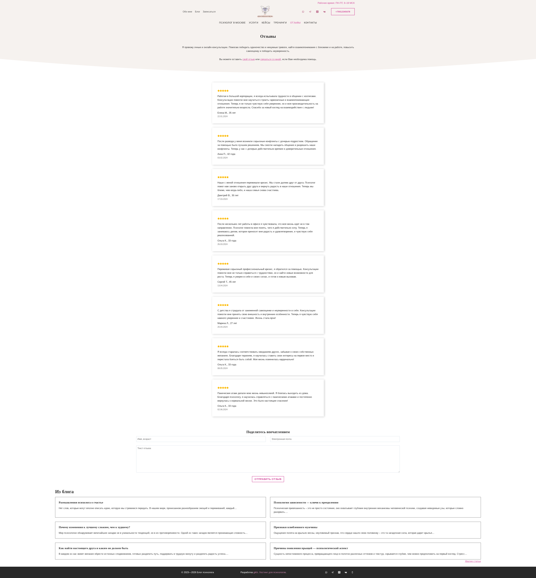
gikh (255, 572)
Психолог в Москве (232, 23)
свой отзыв (248, 59)
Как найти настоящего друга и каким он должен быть (93, 548)
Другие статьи (473, 561)
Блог (197, 11)
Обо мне (187, 11)
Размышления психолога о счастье (81, 502)
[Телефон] (352, 572)
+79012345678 (343, 11)
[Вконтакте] (324, 11)
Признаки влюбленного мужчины (295, 527)
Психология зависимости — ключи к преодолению (306, 502)
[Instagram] (317, 11)
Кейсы (266, 23)
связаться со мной (270, 59)
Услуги (253, 23)
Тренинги (280, 23)
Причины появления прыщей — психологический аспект (311, 548)
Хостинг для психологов (272, 572)
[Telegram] (310, 11)
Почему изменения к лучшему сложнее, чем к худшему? (94, 527)
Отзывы (295, 23)
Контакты (310, 23)
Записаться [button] (209, 11)
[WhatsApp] (303, 11)
